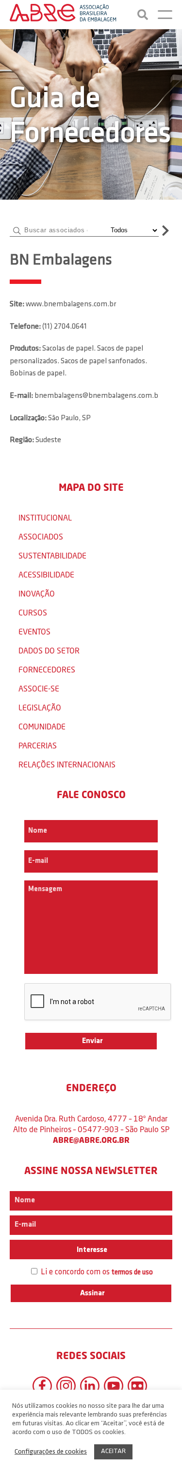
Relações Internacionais (67, 764)
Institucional (45, 517)
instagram (66, 1386)
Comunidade (42, 726)
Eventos (34, 631)
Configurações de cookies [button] (51, 1451)
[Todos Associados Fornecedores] (133, 230)
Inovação (36, 593)
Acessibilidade (46, 574)
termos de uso (132, 1272)
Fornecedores (46, 669)
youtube (113, 1386)
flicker (137, 1386)
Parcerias (37, 745)
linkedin (89, 1386)
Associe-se (38, 688)
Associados (40, 536)
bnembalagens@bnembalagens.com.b (96, 396)
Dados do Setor (49, 650)
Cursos (32, 612)
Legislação (39, 707)
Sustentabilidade (52, 555)
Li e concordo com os (96, 1272)
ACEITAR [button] (113, 1451)
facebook (42, 1386)
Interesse (91, 1250)
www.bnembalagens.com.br (71, 304)
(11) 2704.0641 (64, 327)
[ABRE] (63, 14)
